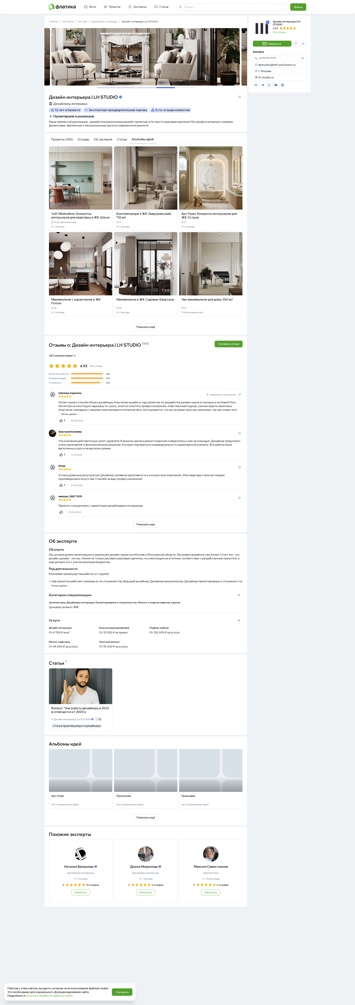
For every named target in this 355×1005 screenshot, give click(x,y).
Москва (82, 21)
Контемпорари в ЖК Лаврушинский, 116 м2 (143, 215)
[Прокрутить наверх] (348, 998)
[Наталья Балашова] (80, 871)
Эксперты (68, 21)
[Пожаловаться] (240, 97)
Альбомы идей (143, 139)
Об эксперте (103, 139)
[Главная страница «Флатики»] (62, 7)
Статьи (122, 139)
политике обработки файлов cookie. (50, 995)
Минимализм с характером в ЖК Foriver (76, 301)
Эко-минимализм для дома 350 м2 (207, 299)
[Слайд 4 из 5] (165, 87)
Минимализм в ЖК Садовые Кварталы (145, 299)
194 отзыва (279, 32)
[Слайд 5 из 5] (185, 87)
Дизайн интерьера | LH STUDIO (140, 21)
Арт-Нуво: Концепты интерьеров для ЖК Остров (209, 215)
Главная (53, 21)
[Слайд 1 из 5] (106, 87)
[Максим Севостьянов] (210, 871)
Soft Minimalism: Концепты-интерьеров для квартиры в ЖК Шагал (80, 215)
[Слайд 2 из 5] (126, 87)
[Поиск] (180, 7)
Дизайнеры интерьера (104, 21)
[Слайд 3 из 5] (145, 87)
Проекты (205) (62, 139)
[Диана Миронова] (145, 871)
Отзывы (83, 139)
